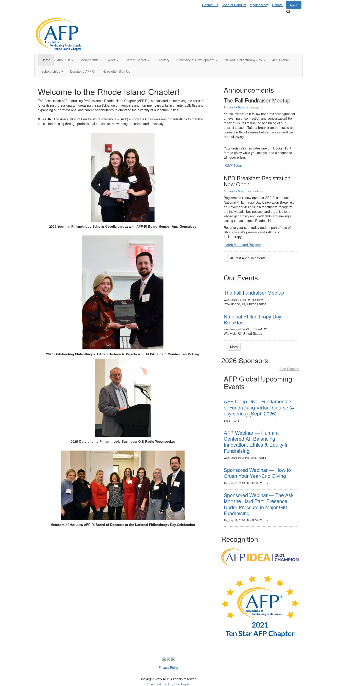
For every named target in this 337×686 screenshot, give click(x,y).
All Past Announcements (247, 258)
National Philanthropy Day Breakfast (252, 319)
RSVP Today (233, 165)
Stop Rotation (289, 368)
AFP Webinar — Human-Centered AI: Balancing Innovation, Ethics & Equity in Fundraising (256, 441)
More (234, 346)
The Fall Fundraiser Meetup (254, 292)
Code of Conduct (234, 5)
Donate (277, 5)
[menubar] (244, 4)
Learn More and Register (242, 244)
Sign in (293, 5)
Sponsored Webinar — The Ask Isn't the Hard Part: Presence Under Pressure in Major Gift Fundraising (259, 504)
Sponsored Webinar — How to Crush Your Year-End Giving (257, 472)
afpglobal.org (259, 5)
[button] (65, 60)
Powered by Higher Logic (169, 684)
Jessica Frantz (236, 107)
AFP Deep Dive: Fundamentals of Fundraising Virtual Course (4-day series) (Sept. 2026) (260, 407)
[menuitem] (211, 4)
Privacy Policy (169, 667)
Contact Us (210, 5)
